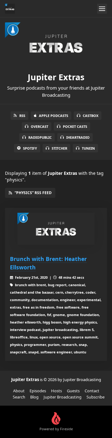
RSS (22, 115)
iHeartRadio (78, 137)
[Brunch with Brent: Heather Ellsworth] (56, 229)
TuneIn (88, 148)
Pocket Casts (75, 126)
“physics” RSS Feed (33, 192)
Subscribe (95, 397)
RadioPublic (40, 137)
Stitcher (59, 148)
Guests (73, 391)
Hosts (56, 391)
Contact (92, 391)
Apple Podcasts (53, 115)
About (19, 391)
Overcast (39, 126)
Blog (34, 397)
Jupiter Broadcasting (63, 397)
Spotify (30, 148)
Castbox (90, 115)
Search (19, 397)
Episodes (38, 391)
